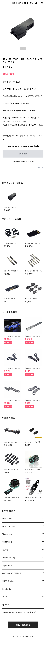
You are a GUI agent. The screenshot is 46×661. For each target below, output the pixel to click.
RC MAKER (7, 542)
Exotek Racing (8, 558)
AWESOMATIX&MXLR (11, 573)
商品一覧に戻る (23, 624)
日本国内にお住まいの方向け (23, 161)
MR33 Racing (8, 581)
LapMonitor (7, 565)
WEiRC (5, 597)
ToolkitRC (6, 589)
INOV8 (5, 550)
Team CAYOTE (9, 526)
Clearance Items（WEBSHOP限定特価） (19, 612)
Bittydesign (7, 534)
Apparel (5, 604)
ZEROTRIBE (7, 518)
